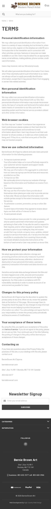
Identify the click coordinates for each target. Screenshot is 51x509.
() (48, 6)
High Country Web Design (32, 503)
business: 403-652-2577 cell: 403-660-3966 (26, 475)
